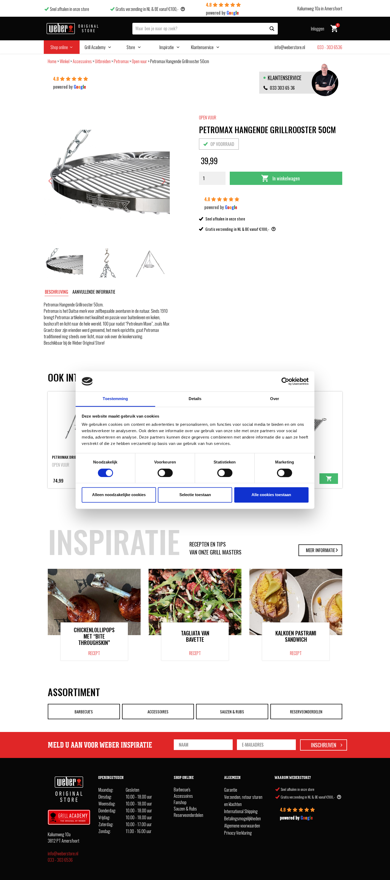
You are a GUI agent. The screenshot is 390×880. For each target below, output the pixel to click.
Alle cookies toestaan (271, 495)
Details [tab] (195, 399)
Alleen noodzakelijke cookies (119, 495)
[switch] (165, 473)
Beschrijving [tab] (56, 292)
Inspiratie (166, 47)
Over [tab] (274, 399)
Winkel (65, 61)
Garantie (230, 790)
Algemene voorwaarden (242, 825)
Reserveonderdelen (306, 711)
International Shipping (241, 811)
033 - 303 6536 (60, 860)
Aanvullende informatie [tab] (93, 292)
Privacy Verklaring (238, 833)
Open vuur (139, 61)
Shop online (59, 47)
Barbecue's (84, 711)
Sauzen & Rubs (232, 711)
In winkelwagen (286, 178)
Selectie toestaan (195, 495)
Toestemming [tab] (115, 399)
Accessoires (82, 61)
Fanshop (180, 802)
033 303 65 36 (282, 88)
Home (52, 61)
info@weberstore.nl (63, 853)
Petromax (121, 61)
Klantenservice (202, 47)
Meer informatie (320, 550)
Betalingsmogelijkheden (242, 818)
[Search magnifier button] (272, 28)
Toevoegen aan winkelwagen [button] (328, 478)
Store (131, 47)
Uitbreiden (103, 61)
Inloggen (317, 28)
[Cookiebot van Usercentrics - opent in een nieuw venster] (285, 381)
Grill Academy (95, 47)
